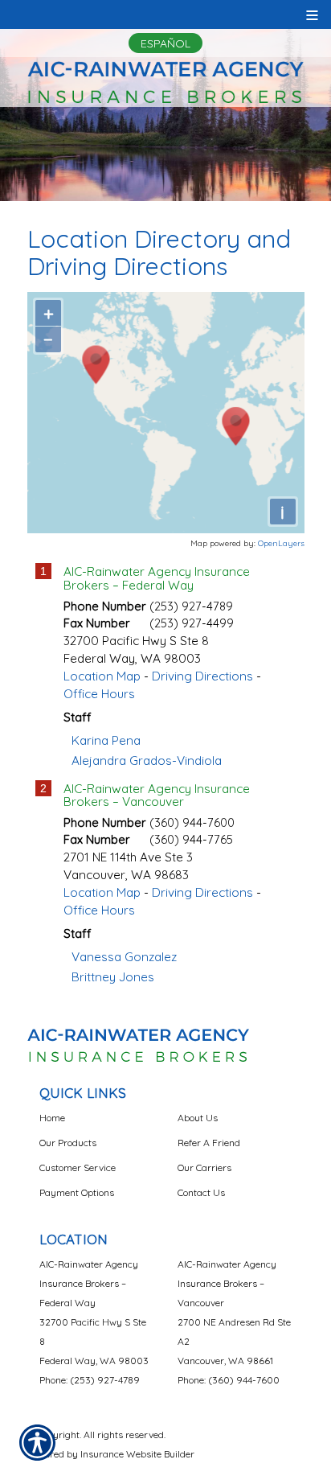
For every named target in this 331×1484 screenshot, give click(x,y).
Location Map (102, 676)
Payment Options (76, 1192)
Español (165, 43)
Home (52, 1118)
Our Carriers (204, 1167)
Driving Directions (202, 676)
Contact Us (201, 1192)
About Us (198, 1118)
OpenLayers (281, 543)
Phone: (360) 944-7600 (229, 1380)
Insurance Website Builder (137, 1454)
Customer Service (77, 1167)
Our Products (67, 1143)
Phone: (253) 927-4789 (89, 1380)
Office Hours (99, 693)
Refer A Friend (209, 1143)
